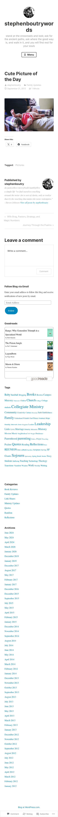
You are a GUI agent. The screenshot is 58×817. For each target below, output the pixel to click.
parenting (24, 438)
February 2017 (11, 579)
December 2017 (12, 565)
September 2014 (12, 635)
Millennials (34, 429)
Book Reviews (11, 489)
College (38, 401)
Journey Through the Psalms (37, 226)
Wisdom (25, 465)
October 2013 (11, 687)
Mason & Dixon (12, 364)
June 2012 (9, 762)
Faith (40, 412)
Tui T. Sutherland (12, 346)
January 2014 (10, 673)
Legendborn (10, 353)
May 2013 (9, 710)
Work (31, 465)
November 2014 (12, 631)
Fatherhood (18, 418)
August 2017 (10, 570)
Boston (40, 394)
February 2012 (11, 781)
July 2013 (9, 701)
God (31, 418)
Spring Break (36, 456)
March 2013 (10, 720)
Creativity (21, 412)
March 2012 (10, 776)
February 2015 (11, 617)
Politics (33, 439)
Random (8, 512)
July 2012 (9, 757)
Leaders (31, 424)
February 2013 (11, 724)
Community (11, 412)
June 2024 (9, 532)
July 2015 (9, 602)
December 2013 (12, 678)
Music (14, 433)
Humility (7, 424)
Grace (35, 418)
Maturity (27, 429)
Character (17, 401)
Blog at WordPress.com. (29, 807)
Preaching (45, 439)
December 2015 (12, 593)
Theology (43, 460)
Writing (44, 465)
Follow (11, 310)
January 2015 (10, 621)
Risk (19, 450)
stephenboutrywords (29, 26)
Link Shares (10, 498)
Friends (26, 418)
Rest (45, 445)
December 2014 (12, 626)
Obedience (39, 433)
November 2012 (12, 739)
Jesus (20, 424)
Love (13, 429)
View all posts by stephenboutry (34, 202)
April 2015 (9, 612)
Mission (8, 433)
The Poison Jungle (13, 342)
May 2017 (9, 574)
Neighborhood (22, 433)
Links (7, 429)
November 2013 (12, 682)
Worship (37, 465)
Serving (43, 450)
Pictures (19, 165)
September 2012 (12, 748)
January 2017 (10, 584)
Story (49, 456)
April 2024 (9, 542)
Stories (44, 456)
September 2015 (12, 598)
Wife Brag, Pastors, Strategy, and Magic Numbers (22, 218)
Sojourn (18, 455)
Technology (33, 461)
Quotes (16, 444)
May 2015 (9, 607)
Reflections (37, 444)
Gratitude (42, 418)
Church (31, 400)
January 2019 (10, 560)
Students (8, 460)
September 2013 (12, 692)
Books (31, 394)
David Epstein (11, 338)
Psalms (8, 444)
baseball (14, 394)
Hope (48, 418)
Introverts (14, 424)
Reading (25, 444)
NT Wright (31, 434)
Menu (30, 54)
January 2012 (10, 785)
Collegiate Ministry (27, 406)
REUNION (11, 449)
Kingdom (25, 425)
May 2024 (9, 537)
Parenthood (11, 438)
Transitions (9, 465)
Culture (28, 412)
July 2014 (9, 645)
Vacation (17, 465)
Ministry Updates (12, 503)
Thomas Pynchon (12, 367)
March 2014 (10, 664)
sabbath (24, 449)
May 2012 (9, 767)
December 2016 (12, 588)
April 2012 (9, 771)
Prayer (39, 438)
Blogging (22, 394)
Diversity (34, 413)
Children (23, 400)
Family (9, 417)
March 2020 (10, 546)
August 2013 (10, 696)
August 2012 (10, 753)
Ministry (42, 429)
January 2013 (10, 729)
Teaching (24, 460)
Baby (7, 394)
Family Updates (34, 85)
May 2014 (9, 654)
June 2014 (9, 649)
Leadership (43, 423)
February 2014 (11, 668)
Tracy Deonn (10, 357)
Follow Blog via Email (17, 286)
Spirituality (28, 456)
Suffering (16, 461)
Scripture (37, 449)
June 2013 (9, 706)
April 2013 (9, 715)
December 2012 (12, 734)
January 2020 (10, 551)
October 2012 (11, 743)
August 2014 (10, 640)
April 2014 (9, 659)
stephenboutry (14, 85)
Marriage (19, 429)
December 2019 (12, 556)
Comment (43, 271)
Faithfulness (47, 412)
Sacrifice (30, 450)
